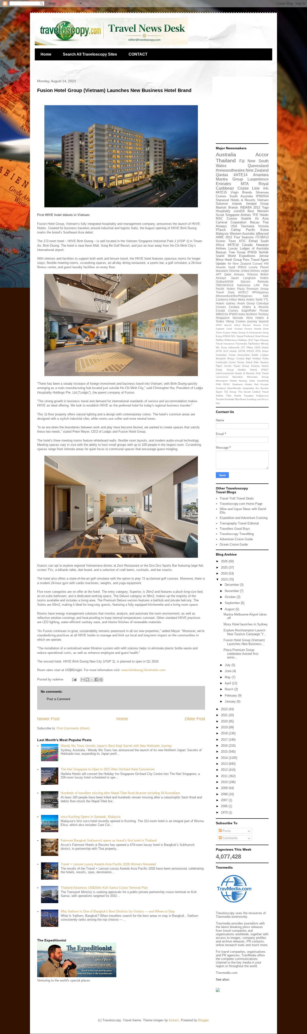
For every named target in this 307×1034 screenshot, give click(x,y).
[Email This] (82, 679)
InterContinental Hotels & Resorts (235, 373)
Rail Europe (261, 384)
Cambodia (221, 362)
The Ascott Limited (249, 391)
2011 (225, 776)
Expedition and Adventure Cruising (243, 518)
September (233, 603)
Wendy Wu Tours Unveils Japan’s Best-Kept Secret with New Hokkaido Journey (116, 746)
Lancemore (222, 377)
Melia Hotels (246, 299)
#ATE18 (233, 245)
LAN (257, 285)
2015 (225, 751)
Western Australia (242, 233)
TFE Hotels (260, 215)
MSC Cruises (226, 218)
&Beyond (262, 233)
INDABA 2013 (250, 207)
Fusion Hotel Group (234, 332)
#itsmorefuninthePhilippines (234, 295)
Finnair (264, 310)
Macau (254, 222)
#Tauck (221, 230)
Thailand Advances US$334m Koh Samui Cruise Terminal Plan (104, 887)
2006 (225, 806)
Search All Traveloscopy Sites (90, 54)
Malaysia (222, 233)
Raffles (220, 340)
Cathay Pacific (243, 230)
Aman (265, 351)
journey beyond (258, 321)
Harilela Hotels (247, 369)
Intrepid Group (257, 203)
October (231, 597)
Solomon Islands (229, 203)
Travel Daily (225, 292)
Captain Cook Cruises (229, 328)
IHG (266, 188)
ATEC (219, 325)
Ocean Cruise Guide (234, 544)
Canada (247, 245)
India (241, 314)
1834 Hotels (261, 347)
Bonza (257, 325)
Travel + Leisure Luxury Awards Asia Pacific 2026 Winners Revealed (108, 864)
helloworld (233, 347)
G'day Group (225, 369)
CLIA (266, 325)
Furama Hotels (260, 366)
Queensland (258, 166)
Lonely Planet (259, 267)
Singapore (223, 317)
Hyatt (231, 267)
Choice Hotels (252, 328)
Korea (264, 230)
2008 (225, 794)
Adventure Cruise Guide (236, 539)
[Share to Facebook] (96, 679)
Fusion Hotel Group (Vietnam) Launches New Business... (244, 642)
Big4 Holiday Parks (257, 358)
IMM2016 (222, 314)
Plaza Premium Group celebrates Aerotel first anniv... (241, 653)
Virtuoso (252, 274)
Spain (219, 391)
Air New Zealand (239, 263)
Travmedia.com (226, 973)
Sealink (246, 218)
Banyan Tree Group (230, 252)
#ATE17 (243, 292)
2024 (225, 573)
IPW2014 (262, 196)
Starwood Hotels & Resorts (235, 200)
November (232, 591)
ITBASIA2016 (224, 285)
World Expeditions (242, 256)
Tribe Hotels (233, 395)
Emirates (223, 184)
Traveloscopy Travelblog (237, 534)
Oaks (252, 380)
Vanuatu (237, 317)
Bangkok (221, 358)
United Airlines (250, 270)
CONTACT (138, 54)
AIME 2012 (224, 237)
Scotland (221, 388)
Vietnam (263, 200)
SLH (250, 340)
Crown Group (236, 362)
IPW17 (265, 369)
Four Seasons (244, 237)
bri (263, 399)
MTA (245, 184)
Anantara (261, 175)
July (228, 665)
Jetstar (264, 256)
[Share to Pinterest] (101, 679)
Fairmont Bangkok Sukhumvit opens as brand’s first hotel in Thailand (109, 840)
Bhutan (247, 325)
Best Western (258, 211)
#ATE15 (221, 192)
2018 (225, 733)
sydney (230, 303)
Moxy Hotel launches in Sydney (246, 624)
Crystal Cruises (227, 310)
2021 (225, 715)
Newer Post (48, 718)
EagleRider (249, 310)
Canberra (222, 299)
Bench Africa (232, 325)
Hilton (233, 299)
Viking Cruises (236, 321)
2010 (225, 782)
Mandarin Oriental (228, 270)
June (228, 671)
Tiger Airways (261, 340)
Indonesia (243, 285)
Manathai (237, 377)
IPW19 (226, 336)
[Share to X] (91, 679)
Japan (235, 277)
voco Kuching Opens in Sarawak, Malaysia (90, 817)
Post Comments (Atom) (73, 728)
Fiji (242, 161)
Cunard (257, 263)
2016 (225, 745)
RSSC (226, 384)
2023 (225, 579)
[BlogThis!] (87, 679)
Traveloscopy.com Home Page (241, 503)
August (230, 609)
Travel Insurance (225, 343)
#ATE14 (241, 175)
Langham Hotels (256, 277)
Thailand (226, 160)
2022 (225, 709)
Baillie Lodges (260, 355)
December (232, 585)
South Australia (241, 196)
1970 (225, 812)
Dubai (249, 362)
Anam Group (246, 303)
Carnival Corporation (231, 222)
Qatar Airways (234, 274)
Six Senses (262, 388)
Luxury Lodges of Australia (248, 248)
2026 (225, 561)
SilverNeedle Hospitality (240, 388)
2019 (225, 727)
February (231, 695)
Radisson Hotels (242, 384)
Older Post (195, 718)
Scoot (220, 215)
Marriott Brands (227, 207)
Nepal (240, 336)
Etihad (253, 241)
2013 (225, 764)
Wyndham (240, 399)
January (231, 701)
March (229, 689)
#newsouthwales (230, 170)
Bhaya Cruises (235, 358)
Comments (230, 838)
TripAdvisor (254, 343)
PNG (218, 384)
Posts (226, 831)
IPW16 (242, 267)
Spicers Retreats (255, 281)
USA (234, 226)
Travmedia (241, 343)
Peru (246, 259)
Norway (243, 380)
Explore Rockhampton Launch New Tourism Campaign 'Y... (245, 632)
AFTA (219, 351)
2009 (225, 788)
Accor (262, 154)
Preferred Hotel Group (256, 336)
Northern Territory (257, 314)
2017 (225, 739)
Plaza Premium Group (253, 288)
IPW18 (252, 252)
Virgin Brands (241, 192)
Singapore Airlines (238, 215)
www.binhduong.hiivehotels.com (143, 670)
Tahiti (258, 299)
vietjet (265, 270)
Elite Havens (261, 362)
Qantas (222, 175)
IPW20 (233, 314)
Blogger (203, 1020)
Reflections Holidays (235, 340)
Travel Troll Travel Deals (237, 498)
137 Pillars (247, 347)
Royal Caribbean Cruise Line (242, 186)
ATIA (258, 351)
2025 (225, 567)
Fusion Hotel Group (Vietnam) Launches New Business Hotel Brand (114, 90)
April (228, 683)
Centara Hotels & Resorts (249, 306)
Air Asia (262, 218)
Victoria (263, 226)
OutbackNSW (224, 281)
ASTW (241, 351)
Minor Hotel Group (229, 259)
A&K (266, 295)
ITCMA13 (262, 237)
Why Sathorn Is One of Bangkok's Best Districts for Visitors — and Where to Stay (118, 911)
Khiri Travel (262, 373)
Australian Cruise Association (233, 355)
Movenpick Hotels (226, 380)
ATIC (242, 241)
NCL (233, 336)
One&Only (263, 380)
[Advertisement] (246, 110)
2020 (225, 721)
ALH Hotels (229, 351)
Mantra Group (229, 179)
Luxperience (258, 179)
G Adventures (254, 332)
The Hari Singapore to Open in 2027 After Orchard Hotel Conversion (107, 769)
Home (46, 54)
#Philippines (260, 292)
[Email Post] (74, 679)
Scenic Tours (226, 241)
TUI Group (230, 391)
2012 (225, 770)
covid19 (239, 211)
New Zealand (257, 170)
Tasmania (247, 226)
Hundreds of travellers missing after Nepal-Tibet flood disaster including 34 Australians (120, 793)
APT (218, 274)
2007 (225, 800)
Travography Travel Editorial (239, 523)
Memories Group (258, 377)
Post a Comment (58, 699)
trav (218, 403)
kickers (174, 1020)
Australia (226, 154)
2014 (225, 758)
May (228, 677)
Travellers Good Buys (235, 528)
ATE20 (250, 351)
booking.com (254, 399)
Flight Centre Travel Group (232, 366)
